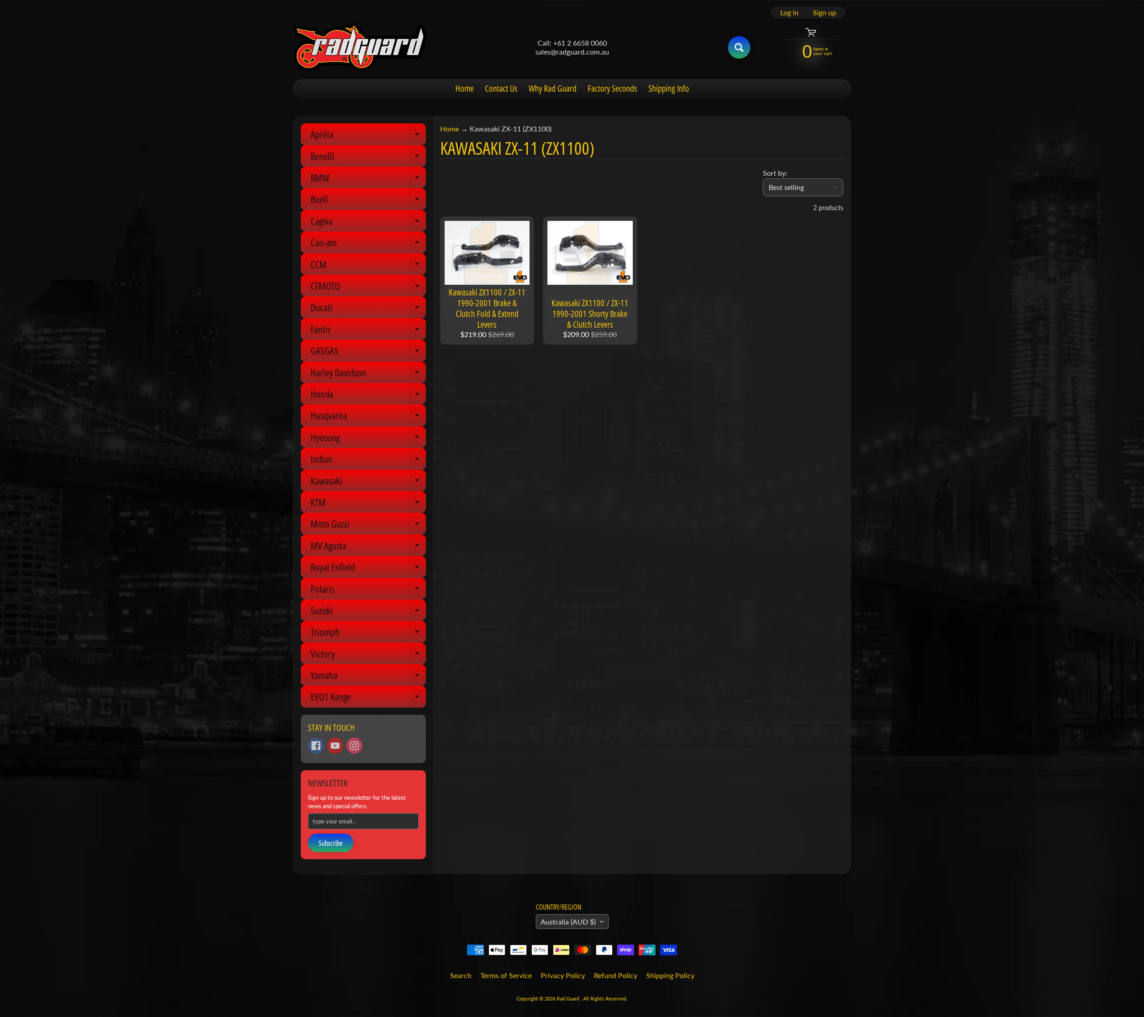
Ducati (368, 309)
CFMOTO (368, 287)
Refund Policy (615, 975)
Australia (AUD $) (568, 921)
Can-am (368, 244)
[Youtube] (335, 746)
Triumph (368, 633)
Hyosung (368, 439)
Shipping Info (668, 88)
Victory (368, 655)
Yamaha (368, 677)
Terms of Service (506, 975)
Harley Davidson (368, 374)
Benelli (368, 158)
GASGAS (368, 352)
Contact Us (501, 88)
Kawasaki (368, 482)
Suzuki (368, 612)
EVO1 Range (368, 698)
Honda (368, 396)
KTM (368, 504)
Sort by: (775, 173)
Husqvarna (368, 417)
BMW (368, 179)
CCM (368, 266)
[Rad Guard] (360, 47)
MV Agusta (368, 547)
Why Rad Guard (552, 88)
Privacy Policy (563, 975)
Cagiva (368, 223)
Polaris (368, 590)
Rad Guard (568, 998)
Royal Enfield (368, 569)
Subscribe (331, 843)
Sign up (824, 12)
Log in (789, 12)
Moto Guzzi (368, 525)
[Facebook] (316, 746)
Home (464, 88)
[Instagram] (354, 746)
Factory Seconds (612, 88)
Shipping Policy (670, 975)
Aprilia (368, 136)
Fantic (368, 331)
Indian (368, 460)
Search (460, 975)
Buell (368, 201)
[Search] (739, 47)
